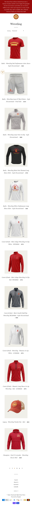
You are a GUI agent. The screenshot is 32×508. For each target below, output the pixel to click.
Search (16, 480)
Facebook (16, 484)
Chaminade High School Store (18, 495)
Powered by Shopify (16, 497)
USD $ (15, 491)
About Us (16, 482)
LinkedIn (16, 486)
